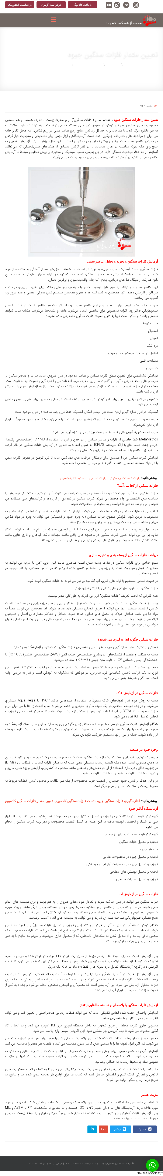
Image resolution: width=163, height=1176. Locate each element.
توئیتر (118, 1129)
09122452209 (35, 1164)
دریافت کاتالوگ (82, 4)
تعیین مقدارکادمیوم (29, 801)
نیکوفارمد (86, 1164)
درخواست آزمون (51, 4)
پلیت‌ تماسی (97, 478)
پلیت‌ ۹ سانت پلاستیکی (124, 478)
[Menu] (54, 20)
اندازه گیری (118, 801)
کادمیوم (74, 801)
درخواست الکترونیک (20, 4)
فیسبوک (142, 1129)
